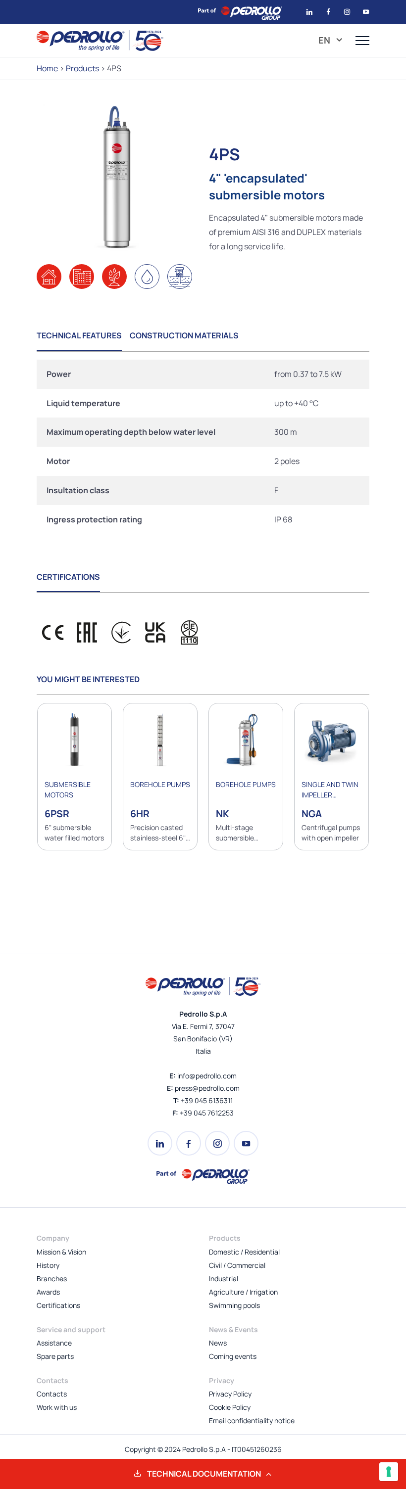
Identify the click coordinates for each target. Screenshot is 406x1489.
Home (47, 68)
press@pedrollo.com (207, 1088)
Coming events (232, 1356)
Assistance (54, 1343)
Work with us (57, 1407)
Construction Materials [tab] (184, 335)
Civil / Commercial (237, 1265)
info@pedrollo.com (207, 1075)
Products (82, 68)
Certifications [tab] (68, 576)
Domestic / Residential (244, 1251)
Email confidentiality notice (252, 1420)
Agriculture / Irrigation (243, 1292)
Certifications (58, 1305)
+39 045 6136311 (207, 1100)
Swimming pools (234, 1305)
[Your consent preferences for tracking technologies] (388, 1471)
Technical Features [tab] (79, 335)
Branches (52, 1278)
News (218, 1343)
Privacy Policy (230, 1393)
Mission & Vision (61, 1251)
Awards (48, 1292)
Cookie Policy (230, 1407)
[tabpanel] (203, 447)
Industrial (223, 1278)
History (48, 1265)
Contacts (52, 1393)
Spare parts (55, 1356)
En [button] (325, 40)
